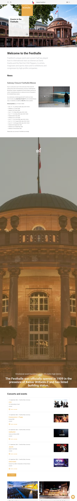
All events (12, 475)
